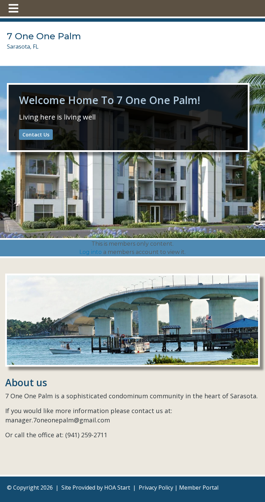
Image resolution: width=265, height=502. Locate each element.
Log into (90, 252)
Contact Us (35, 134)
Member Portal (198, 487)
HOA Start (117, 487)
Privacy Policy (156, 487)
